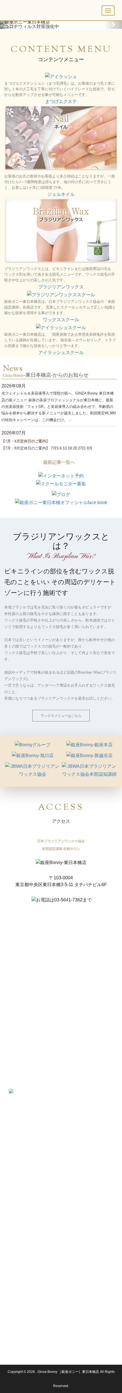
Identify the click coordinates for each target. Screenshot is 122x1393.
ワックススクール (61, 319)
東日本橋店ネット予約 (25, 1312)
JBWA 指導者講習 (21, 1262)
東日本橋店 (16, 1299)
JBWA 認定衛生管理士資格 (28, 1256)
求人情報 (15, 1325)
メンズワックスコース (25, 1223)
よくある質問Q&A (22, 1275)
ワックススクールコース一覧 (30, 1204)
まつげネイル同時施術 (83, 1159)
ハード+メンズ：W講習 (26, 1243)
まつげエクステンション (85, 1210)
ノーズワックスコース (25, 1230)
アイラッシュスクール (61, 352)
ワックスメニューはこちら (61, 715)
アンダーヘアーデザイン (27, 1153)
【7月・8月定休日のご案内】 (25, 441)
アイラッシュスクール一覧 (86, 1204)
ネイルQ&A (17, 1180)
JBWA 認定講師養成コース (29, 1210)
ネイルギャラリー (21, 1174)
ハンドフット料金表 (23, 1167)
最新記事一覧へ (59, 462)
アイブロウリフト (80, 1223)
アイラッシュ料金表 (81, 1146)
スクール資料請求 (21, 1338)
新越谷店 (15, 1305)
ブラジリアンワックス (61, 286)
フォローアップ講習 (23, 1249)
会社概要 (15, 1344)
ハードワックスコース (25, 1217)
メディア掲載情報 (21, 1318)
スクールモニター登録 (83, 1249)
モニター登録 (18, 1269)
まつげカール (76, 1153)
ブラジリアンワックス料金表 (30, 1146)
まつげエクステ (61, 101)
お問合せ (15, 1331)
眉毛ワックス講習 (22, 1236)
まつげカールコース (81, 1217)
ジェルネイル (61, 194)
